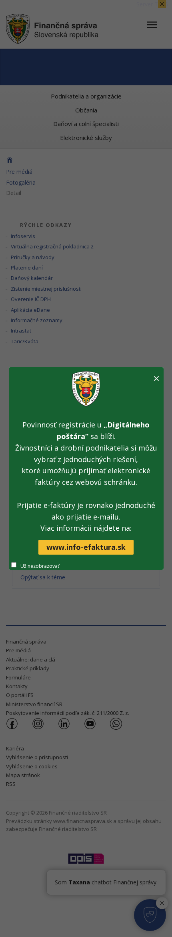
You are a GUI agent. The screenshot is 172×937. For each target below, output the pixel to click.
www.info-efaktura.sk (86, 547)
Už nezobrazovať (39, 566)
